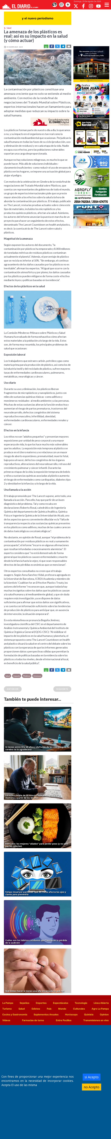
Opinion (104, 1014)
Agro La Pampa (100, 1008)
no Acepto (91, 1087)
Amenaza (37, 676)
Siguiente (62, 689)
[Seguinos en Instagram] (91, 6)
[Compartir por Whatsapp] (46, 46)
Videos (6, 1020)
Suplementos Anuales (46, 1014)
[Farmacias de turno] (68, 4)
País (49, 1008)
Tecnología (81, 1002)
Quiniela (88, 1014)
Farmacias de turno (33, 1020)
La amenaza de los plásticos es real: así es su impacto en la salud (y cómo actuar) (36, 36)
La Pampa (7, 1002)
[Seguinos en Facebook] (83, 6)
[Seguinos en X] (76, 6)
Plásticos (26, 676)
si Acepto (92, 1077)
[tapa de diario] (61, 4)
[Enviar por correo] (68, 46)
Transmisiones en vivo (96, 1020)
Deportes (41, 1002)
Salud (7, 676)
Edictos (36, 1008)
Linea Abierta (101, 1002)
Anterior (13, 689)
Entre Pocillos (63, 1020)
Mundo (62, 1008)
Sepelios (24, 1002)
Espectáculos (60, 1002)
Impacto (16, 676)
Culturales (79, 1008)
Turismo (7, 1008)
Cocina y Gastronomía (14, 1014)
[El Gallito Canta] (54, 4)
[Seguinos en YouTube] (98, 6)
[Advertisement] (92, 27)
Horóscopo (71, 1014)
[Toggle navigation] (106, 5)
